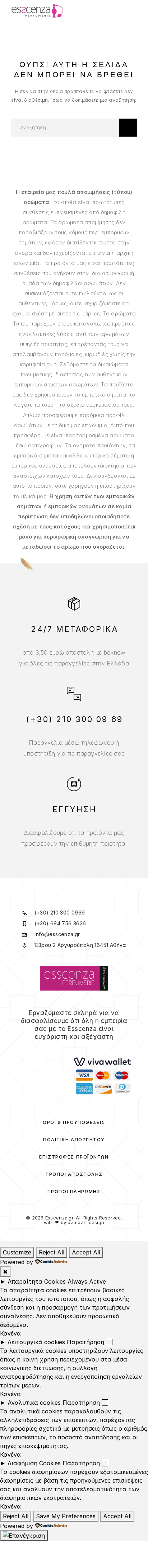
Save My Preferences (66, 1516)
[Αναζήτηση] (128, 128)
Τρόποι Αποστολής (74, 1174)
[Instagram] (79, 1050)
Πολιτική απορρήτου (74, 1139)
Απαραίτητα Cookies (37, 1281)
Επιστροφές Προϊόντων (73, 1157)
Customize (17, 1252)
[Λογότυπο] (37, 11)
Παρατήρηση (85, 1342)
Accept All (86, 1252)
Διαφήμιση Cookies (34, 1463)
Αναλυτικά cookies (34, 1402)
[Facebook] (69, 1050)
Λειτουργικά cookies (36, 1342)
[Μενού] (130, 11)
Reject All (51, 1252)
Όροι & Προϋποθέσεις (74, 1122)
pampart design (86, 1222)
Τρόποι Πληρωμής (74, 1191)
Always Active (87, 1281)
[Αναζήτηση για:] (65, 128)
